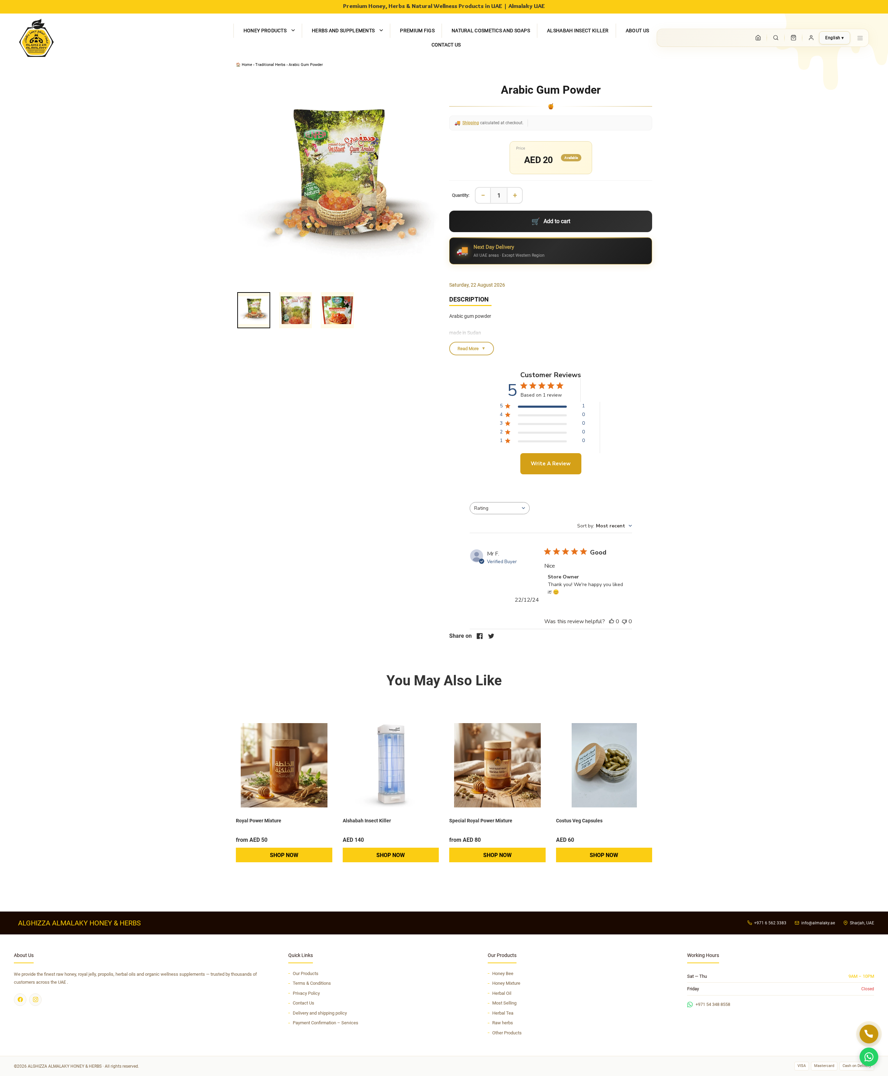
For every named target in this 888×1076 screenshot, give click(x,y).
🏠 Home (244, 64)
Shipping (470, 122)
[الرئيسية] (758, 37)
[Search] (775, 37)
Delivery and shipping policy (320, 1013)
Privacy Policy (306, 993)
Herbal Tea (502, 1013)
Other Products (507, 1032)
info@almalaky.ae (818, 923)
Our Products (305, 973)
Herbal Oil (501, 993)
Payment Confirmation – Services (325, 1022)
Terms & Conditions (312, 983)
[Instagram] (35, 999)
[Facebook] (20, 999)
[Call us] (869, 1034)
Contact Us (303, 1003)
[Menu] (859, 37)
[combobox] (500, 508)
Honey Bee (502, 973)
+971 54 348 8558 (712, 1004)
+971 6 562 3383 (770, 923)
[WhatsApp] (869, 1057)
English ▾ (834, 37)
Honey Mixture (506, 983)
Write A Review (551, 463)
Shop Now (284, 855)
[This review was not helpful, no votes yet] (624, 621)
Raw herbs (502, 1022)
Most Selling (504, 1003)
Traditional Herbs (270, 64)
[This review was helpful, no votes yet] (611, 621)
